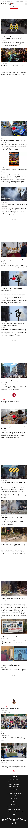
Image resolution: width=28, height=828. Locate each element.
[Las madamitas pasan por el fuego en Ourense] (14, 507)
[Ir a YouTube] (17, 819)
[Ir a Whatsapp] (25, 819)
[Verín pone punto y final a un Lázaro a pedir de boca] (14, 249)
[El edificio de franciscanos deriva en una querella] (14, 626)
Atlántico (14, 798)
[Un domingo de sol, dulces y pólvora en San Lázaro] (14, 194)
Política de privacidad (14, 806)
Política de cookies (14, 809)
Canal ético (14, 804)
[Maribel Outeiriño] (14, 394)
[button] (26, 4)
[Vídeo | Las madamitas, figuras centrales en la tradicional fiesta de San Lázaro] (14, 313)
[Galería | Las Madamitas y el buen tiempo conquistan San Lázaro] (14, 278)
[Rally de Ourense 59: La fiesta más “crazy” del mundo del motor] (14, 55)
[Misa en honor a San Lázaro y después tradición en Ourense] (14, 370)
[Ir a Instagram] (10, 819)
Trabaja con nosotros (14, 781)
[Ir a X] (6, 819)
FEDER (14, 814)
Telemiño (14, 795)
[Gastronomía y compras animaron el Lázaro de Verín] (14, 721)
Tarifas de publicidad (14, 786)
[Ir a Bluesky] (21, 819)
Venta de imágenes (14, 789)
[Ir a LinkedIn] (14, 819)
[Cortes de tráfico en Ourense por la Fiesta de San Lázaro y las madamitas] (14, 472)
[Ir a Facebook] (3, 819)
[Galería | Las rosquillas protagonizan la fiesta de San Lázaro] (14, 416)
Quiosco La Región (14, 784)
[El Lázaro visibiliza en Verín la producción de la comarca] (14, 750)
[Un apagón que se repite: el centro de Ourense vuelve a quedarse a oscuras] (14, 588)
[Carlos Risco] (14, 701)
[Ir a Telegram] (12, 823)
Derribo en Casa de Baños (17, 1)
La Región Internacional (14, 793)
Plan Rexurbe (7, 1)
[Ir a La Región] (8, 4)
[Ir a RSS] (16, 823)
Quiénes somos (14, 779)
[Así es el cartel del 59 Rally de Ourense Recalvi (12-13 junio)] (14, 159)
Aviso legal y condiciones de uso (14, 811)
